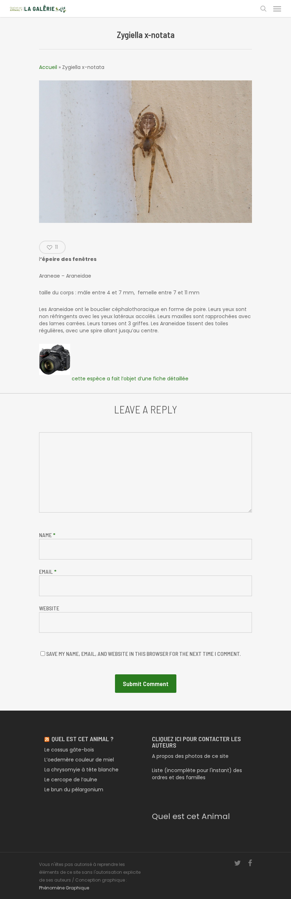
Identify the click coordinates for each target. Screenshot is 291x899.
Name (47, 534)
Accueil (48, 67)
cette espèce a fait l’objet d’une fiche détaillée (129, 378)
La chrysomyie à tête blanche (81, 769)
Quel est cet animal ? (82, 739)
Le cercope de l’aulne (70, 779)
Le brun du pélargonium (73, 789)
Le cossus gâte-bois (69, 749)
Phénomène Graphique (64, 888)
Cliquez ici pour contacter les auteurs (196, 742)
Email (47, 571)
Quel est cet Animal (191, 816)
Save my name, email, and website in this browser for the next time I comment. (143, 653)
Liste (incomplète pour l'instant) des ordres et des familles (197, 774)
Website (49, 608)
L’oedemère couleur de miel (79, 759)
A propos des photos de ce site (190, 756)
